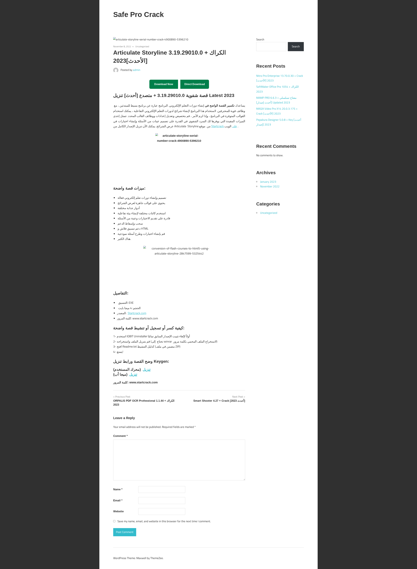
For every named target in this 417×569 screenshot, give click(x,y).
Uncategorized (268, 213)
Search (260, 39)
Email (117, 500)
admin (136, 70)
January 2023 (268, 182)
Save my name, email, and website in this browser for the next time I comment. (164, 521)
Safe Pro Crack (138, 14)
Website (118, 511)
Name (117, 489)
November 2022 (270, 186)
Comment (120, 436)
